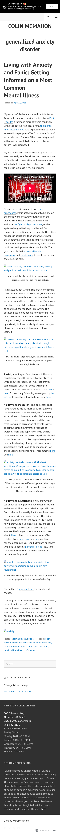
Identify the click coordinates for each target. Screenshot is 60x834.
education (27, 642)
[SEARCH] (48, 17)
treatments (26, 255)
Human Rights (19, 638)
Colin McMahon (30, 26)
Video (20, 650)
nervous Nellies (33, 546)
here (50, 389)
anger (47, 638)
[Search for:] (30, 664)
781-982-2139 (12, 724)
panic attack (28, 646)
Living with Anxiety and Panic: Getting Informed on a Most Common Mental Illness (28, 80)
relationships (10, 650)
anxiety (7, 642)
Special (30, 638)
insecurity (17, 646)
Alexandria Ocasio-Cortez (17, 691)
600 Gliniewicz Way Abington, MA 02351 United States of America (17, 717)
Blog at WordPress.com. (16, 820)
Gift (52, 6)
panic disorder (41, 646)
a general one (26, 589)
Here (13, 535)
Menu (56, 16)
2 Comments (30, 650)
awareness (17, 642)
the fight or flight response (27, 224)
